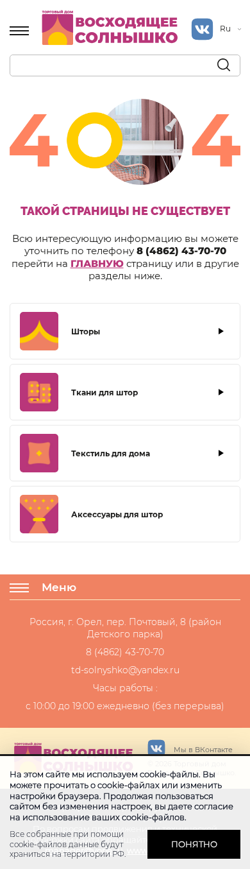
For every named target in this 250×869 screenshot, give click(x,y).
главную (97, 263)
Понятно (194, 844)
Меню (59, 587)
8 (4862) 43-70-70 (181, 251)
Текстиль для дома (110, 453)
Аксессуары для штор (117, 514)
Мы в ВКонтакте (202, 749)
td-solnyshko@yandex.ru (125, 670)
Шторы (85, 331)
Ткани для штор (104, 392)
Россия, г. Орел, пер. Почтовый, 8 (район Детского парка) (125, 627)
